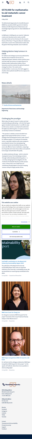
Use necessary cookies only (16, 236)
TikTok (3, 415)
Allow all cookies (16, 226)
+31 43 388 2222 (6, 395)
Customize (15, 231)
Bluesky (4, 407)
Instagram (4, 411)
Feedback (4, 429)
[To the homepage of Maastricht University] (10, 2)
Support (4, 427)
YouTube (4, 417)
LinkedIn (4, 413)
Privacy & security (6, 425)
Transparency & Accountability (9, 423)
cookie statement (14, 218)
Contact (4, 421)
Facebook (4, 409)
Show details (24, 222)
